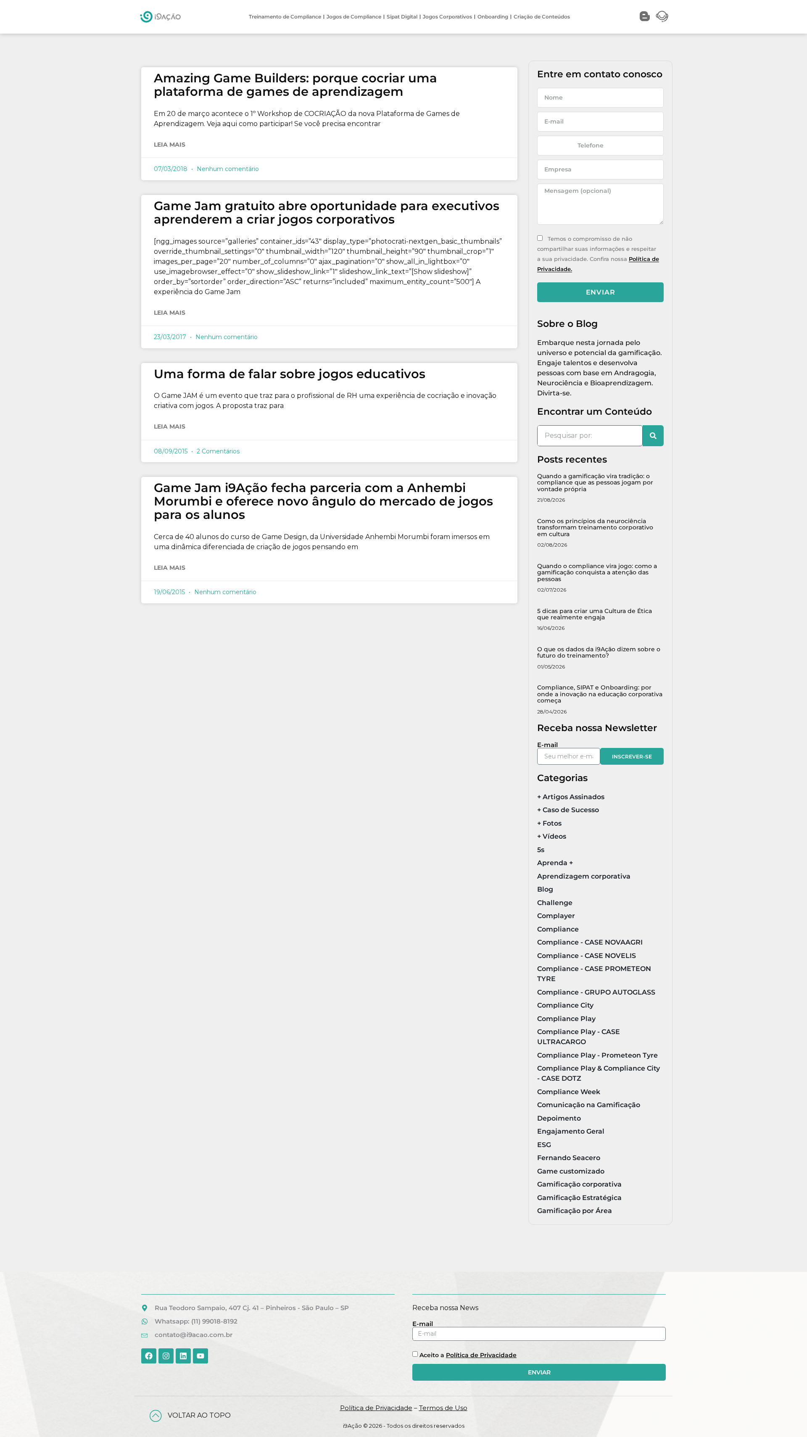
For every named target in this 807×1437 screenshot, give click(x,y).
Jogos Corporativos (447, 16)
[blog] (645, 16)
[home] (160, 17)
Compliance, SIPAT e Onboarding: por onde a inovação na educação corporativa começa (599, 694)
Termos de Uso (443, 1408)
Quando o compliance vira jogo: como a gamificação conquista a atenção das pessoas (597, 572)
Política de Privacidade (481, 1355)
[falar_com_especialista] (662, 16)
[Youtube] (200, 1355)
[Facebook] (148, 1355)
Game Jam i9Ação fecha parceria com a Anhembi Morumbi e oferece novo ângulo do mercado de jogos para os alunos (323, 501)
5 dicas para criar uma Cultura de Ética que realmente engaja (594, 614)
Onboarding (492, 16)
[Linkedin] (183, 1355)
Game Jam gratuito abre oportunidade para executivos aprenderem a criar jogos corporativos (326, 212)
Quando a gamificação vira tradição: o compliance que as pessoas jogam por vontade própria (595, 482)
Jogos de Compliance (354, 16)
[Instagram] (166, 1355)
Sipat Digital (402, 16)
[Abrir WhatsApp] (786, 1416)
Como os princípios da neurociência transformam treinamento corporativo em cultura (595, 527)
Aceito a (468, 1355)
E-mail (547, 745)
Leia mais (169, 144)
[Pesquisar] (653, 435)
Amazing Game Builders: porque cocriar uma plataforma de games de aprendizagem (295, 85)
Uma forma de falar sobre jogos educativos (289, 373)
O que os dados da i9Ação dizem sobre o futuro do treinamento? (598, 652)
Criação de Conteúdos (542, 16)
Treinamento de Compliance (285, 16)
